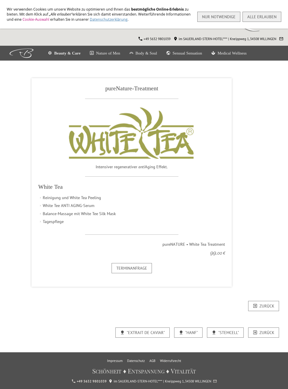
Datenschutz (136, 361)
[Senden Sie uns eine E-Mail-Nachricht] (281, 39)
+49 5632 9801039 (157, 39)
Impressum (115, 361)
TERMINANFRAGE (131, 268)
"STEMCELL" (228, 332)
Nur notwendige (219, 16)
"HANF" (191, 332)
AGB (152, 361)
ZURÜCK (266, 306)
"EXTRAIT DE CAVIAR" (146, 332)
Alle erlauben (262, 16)
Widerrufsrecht (170, 361)
